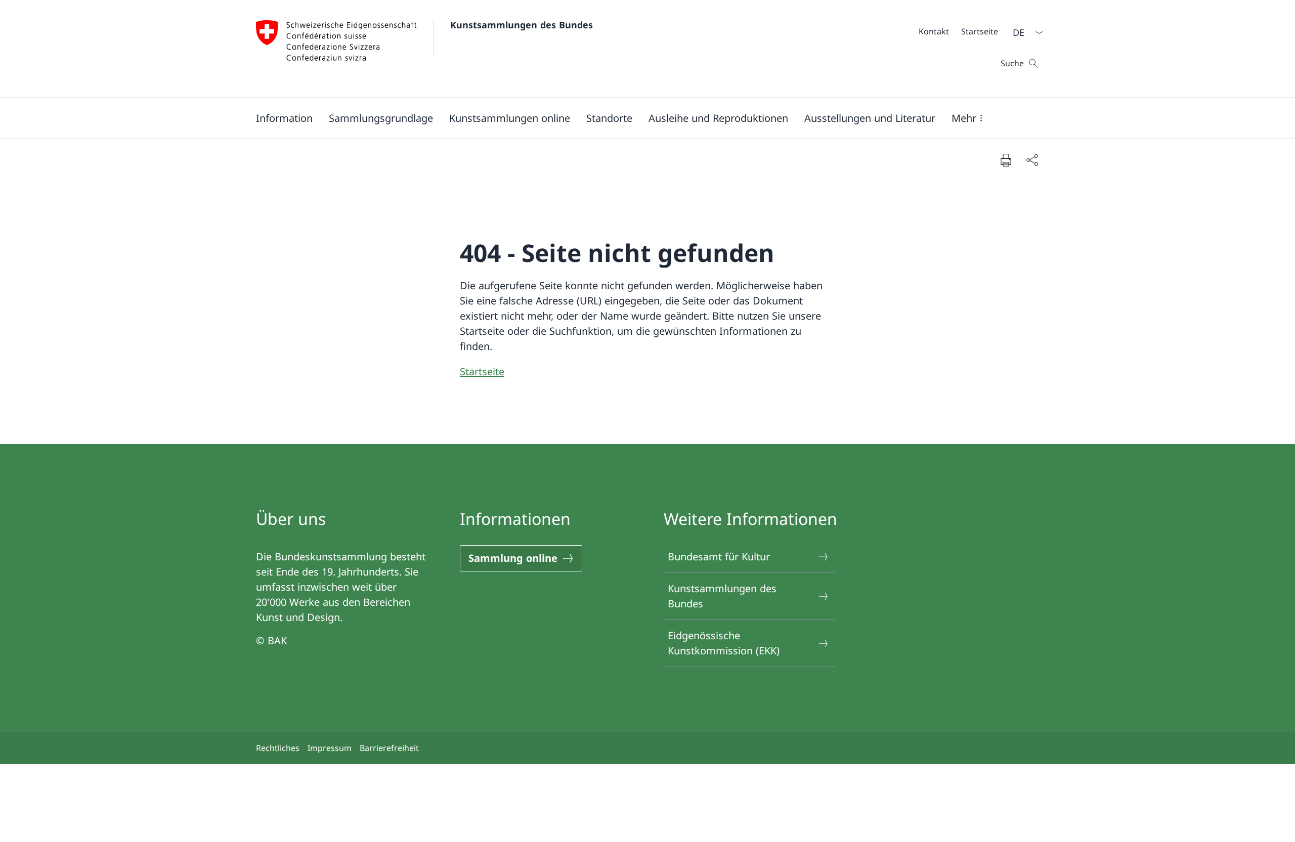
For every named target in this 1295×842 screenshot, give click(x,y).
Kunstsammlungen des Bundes (521, 25)
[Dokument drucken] (1005, 160)
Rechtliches (277, 748)
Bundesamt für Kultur (719, 556)
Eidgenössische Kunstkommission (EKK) (724, 643)
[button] (381, 118)
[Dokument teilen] (1032, 160)
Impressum (330, 748)
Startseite (482, 371)
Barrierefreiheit (389, 748)
